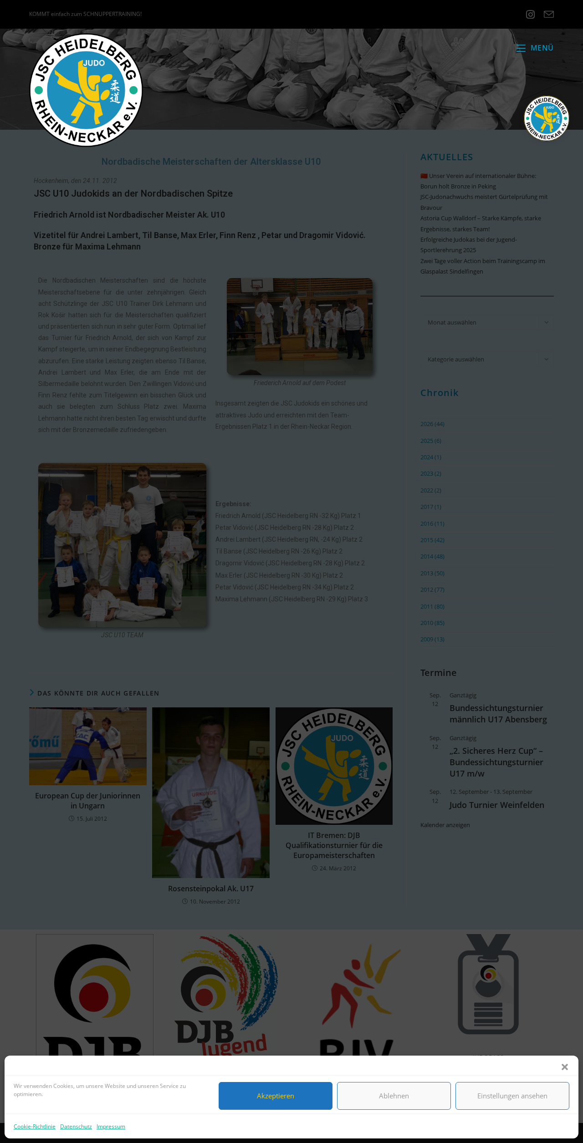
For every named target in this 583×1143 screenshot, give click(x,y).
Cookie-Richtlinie (35, 1126)
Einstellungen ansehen (512, 1095)
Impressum (111, 1126)
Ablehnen (394, 1095)
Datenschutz (76, 1126)
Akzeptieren (275, 1095)
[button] (564, 1067)
